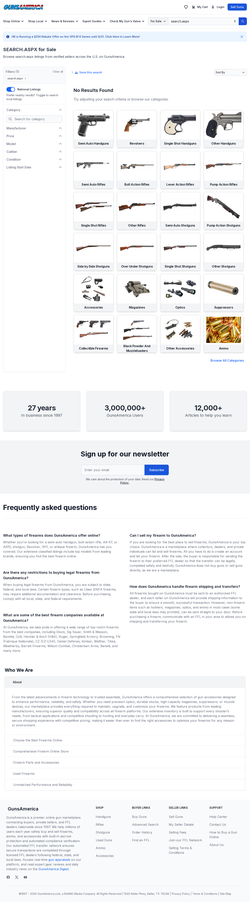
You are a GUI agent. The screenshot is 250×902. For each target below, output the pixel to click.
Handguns (103, 817)
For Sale (156, 21)
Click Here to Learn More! (122, 36)
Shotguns (103, 832)
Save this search (90, 72)
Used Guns (104, 840)
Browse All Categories (227, 360)
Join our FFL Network (185, 840)
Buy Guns (139, 817)
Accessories (105, 856)
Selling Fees (177, 832)
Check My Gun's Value (125, 21)
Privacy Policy (181, 893)
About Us (216, 845)
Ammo (100, 848)
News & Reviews (63, 21)
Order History (142, 832)
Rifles (100, 824)
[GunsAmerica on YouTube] (25, 877)
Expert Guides (92, 21)
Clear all (58, 71)
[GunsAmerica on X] (17, 877)
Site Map (225, 893)
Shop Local (35, 21)
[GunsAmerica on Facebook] (8, 877)
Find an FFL (141, 840)
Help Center (218, 817)
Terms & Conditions (204, 893)
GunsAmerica (23, 809)
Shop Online (11, 21)
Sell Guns (237, 7)
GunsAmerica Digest (53, 869)
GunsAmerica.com (49, 893)
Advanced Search (145, 824)
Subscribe (156, 470)
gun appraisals (59, 860)
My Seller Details (181, 824)
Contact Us (217, 824)
